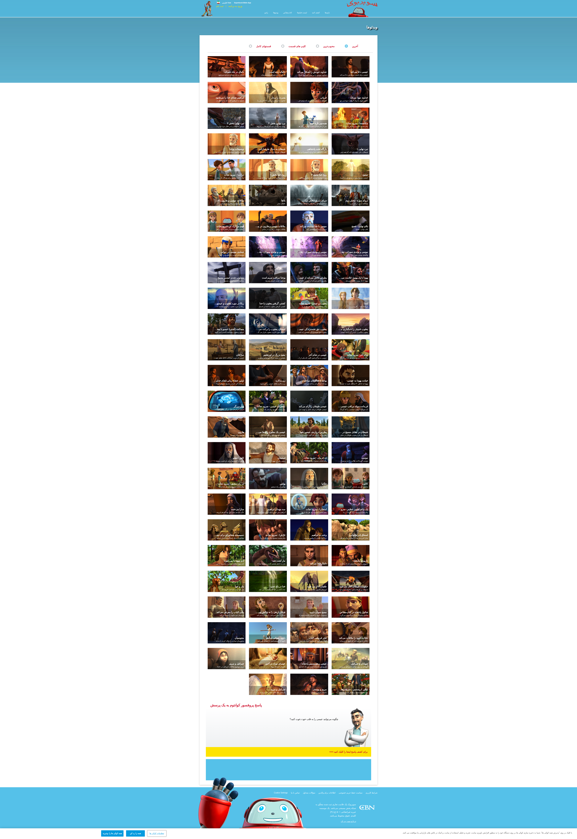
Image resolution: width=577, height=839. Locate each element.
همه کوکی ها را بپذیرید (112, 833)
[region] (288, 833)
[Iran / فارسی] (223, 0)
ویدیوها (275, 12)
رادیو (266, 12)
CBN (367, 808)
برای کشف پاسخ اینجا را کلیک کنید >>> (348, 752)
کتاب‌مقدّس (287, 12)
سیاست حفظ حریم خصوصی (350, 793)
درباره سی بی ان (348, 821)
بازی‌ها (327, 12)
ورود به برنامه (235, 6)
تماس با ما (295, 793)
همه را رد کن (135, 833)
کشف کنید (316, 12)
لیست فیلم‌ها (302, 12)
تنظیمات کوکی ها (157, 833)
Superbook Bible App (242, 3)
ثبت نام (219, 6)
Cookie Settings (281, 793)
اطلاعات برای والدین (327, 793)
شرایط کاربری (371, 793)
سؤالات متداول (309, 793)
